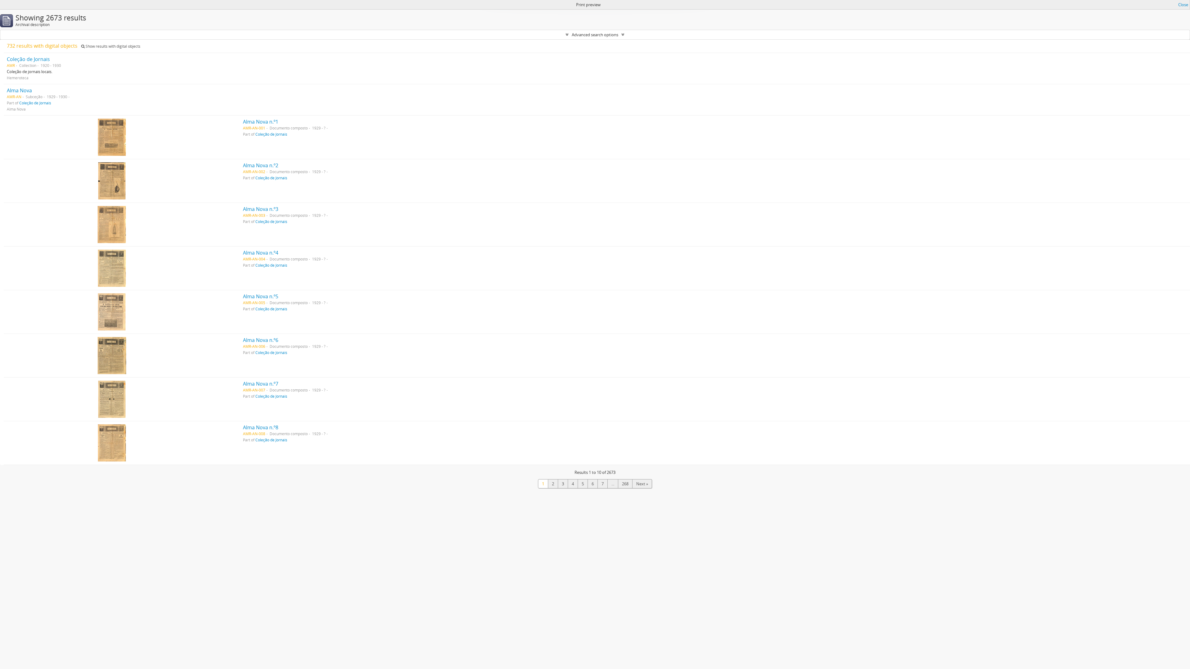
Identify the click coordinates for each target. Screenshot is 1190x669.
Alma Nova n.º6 (260, 340)
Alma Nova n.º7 (260, 383)
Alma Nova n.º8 (260, 427)
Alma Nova (19, 90)
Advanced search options (595, 34)
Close (1183, 4)
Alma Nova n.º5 (260, 296)
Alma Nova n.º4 (260, 252)
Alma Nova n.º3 (260, 209)
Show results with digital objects (112, 46)
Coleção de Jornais (28, 59)
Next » (642, 484)
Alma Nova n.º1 (260, 121)
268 (625, 484)
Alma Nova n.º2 (260, 165)
